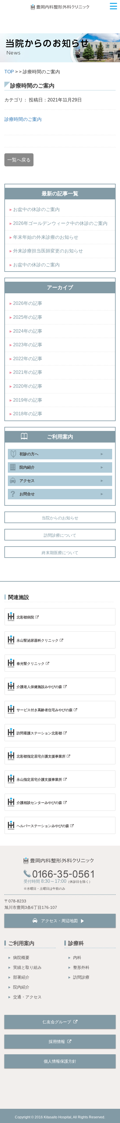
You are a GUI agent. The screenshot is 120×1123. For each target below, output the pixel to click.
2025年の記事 (27, 317)
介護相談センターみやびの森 (39, 803)
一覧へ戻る (19, 159)
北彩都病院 (25, 617)
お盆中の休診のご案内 (36, 209)
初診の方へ (29, 454)
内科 (77, 957)
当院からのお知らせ (60, 518)
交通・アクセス (27, 997)
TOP (9, 71)
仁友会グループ (57, 1022)
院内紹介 (27, 467)
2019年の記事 (27, 400)
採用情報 (57, 1041)
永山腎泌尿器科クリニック (38, 640)
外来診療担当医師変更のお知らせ (48, 250)
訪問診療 (81, 977)
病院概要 (21, 957)
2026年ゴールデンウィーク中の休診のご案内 (60, 223)
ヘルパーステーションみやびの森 (43, 826)
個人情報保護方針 (60, 1061)
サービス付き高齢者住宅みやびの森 (45, 710)
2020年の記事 (27, 386)
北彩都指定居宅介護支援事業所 (41, 756)
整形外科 (81, 967)
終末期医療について (60, 552)
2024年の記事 (27, 331)
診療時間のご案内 (23, 119)
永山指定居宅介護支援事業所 (39, 780)
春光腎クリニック (31, 664)
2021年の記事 (27, 372)
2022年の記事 (27, 358)
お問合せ (27, 494)
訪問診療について (60, 535)
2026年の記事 (27, 303)
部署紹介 (21, 977)
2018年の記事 (27, 413)
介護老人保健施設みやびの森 (39, 687)
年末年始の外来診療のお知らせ (45, 237)
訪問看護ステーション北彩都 (39, 733)
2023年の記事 (27, 344)
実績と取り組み (27, 967)
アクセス (27, 480)
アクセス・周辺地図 (59, 920)
